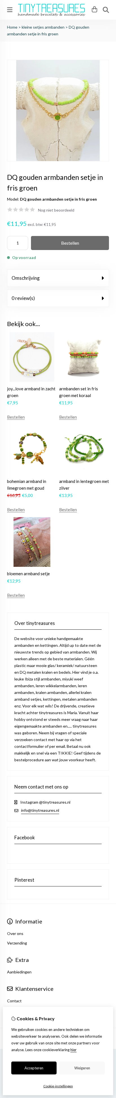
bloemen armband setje (28, 573)
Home (12, 27)
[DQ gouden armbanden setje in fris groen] (58, 159)
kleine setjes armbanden (43, 27)
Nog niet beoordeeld (56, 210)
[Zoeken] (106, 10)
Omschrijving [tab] (26, 278)
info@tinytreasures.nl (40, 810)
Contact (14, 1000)
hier (73, 1049)
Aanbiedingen (19, 971)
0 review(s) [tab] (23, 298)
